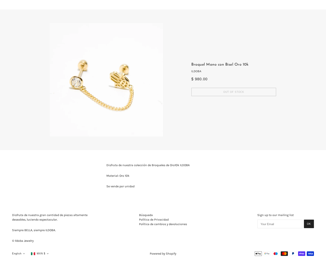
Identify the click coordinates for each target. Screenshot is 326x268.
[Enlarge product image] (106, 79)
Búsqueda (146, 215)
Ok (309, 223)
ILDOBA (196, 71)
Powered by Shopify (163, 253)
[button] (18, 253)
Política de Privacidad (154, 219)
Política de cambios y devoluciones (163, 224)
